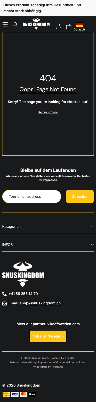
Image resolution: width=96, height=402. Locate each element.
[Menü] (5, 25)
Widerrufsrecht (42, 366)
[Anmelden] (59, 26)
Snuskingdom (39, 358)
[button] (69, 26)
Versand (58, 366)
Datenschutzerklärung (23, 362)
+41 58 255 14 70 (23, 293)
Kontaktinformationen (73, 362)
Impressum (45, 362)
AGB (55, 362)
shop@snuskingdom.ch (40, 303)
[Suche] (15, 25)
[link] (48, 112)
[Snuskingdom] (36, 25)
